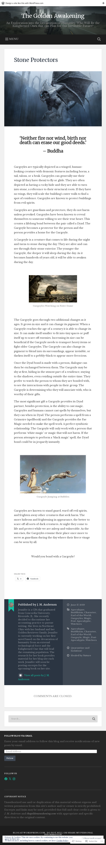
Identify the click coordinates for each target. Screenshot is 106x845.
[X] (10, 779)
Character (90, 612)
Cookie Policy (62, 841)
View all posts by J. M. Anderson (33, 677)
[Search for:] (53, 718)
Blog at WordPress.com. (29, 833)
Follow (9, 758)
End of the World (81, 615)
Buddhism (77, 612)
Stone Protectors (36, 59)
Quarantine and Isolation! (80, 649)
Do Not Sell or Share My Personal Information (68, 834)
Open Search (98, 39)
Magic (87, 618)
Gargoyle (76, 637)
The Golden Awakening (53, 15)
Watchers (76, 624)
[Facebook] (6, 779)
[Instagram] (14, 779)
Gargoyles (77, 618)
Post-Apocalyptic (81, 621)
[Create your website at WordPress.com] (53, 3)
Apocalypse (77, 609)
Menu (13, 39)
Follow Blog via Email (18, 736)
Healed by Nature (81, 655)
